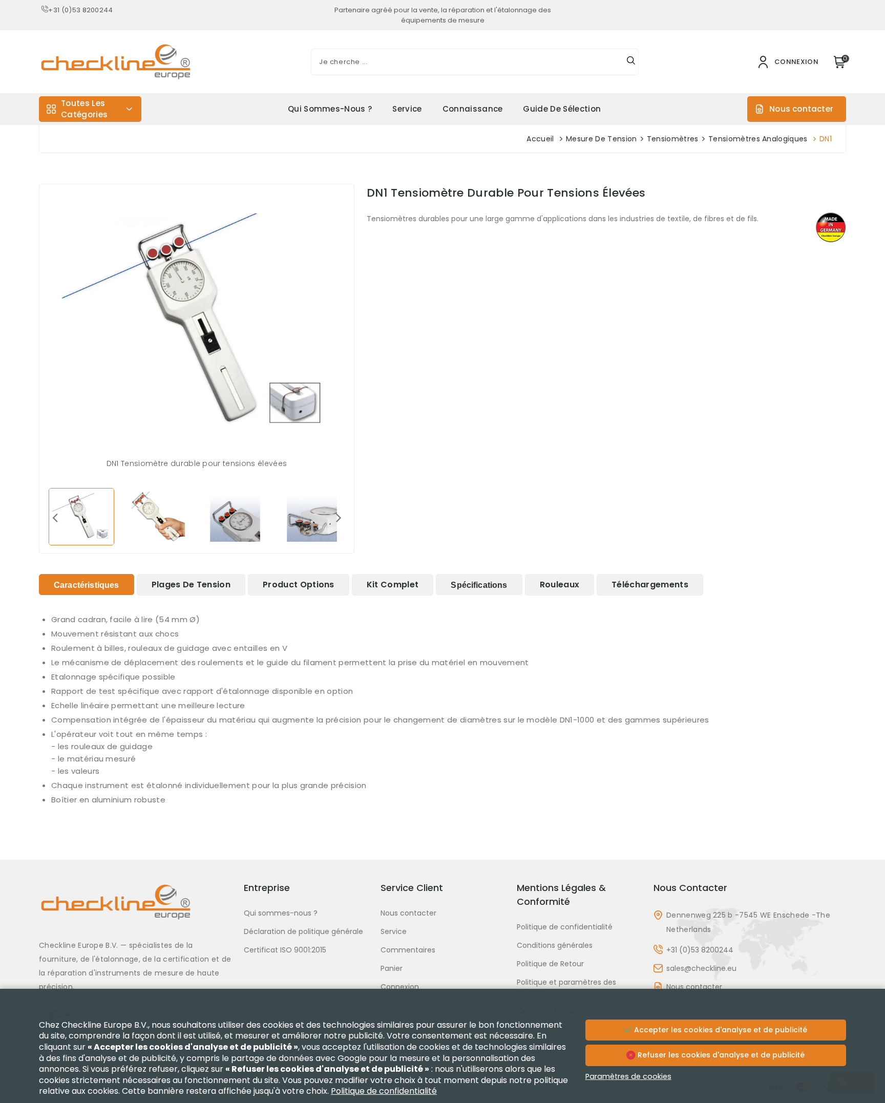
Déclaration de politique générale (303, 931)
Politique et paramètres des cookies (566, 987)
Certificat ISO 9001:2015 (285, 950)
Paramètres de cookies (628, 1076)
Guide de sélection (562, 108)
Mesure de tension (601, 139)
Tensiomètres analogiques (758, 139)
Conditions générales (555, 945)
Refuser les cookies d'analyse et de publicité (720, 1055)
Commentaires (408, 950)
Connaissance (472, 108)
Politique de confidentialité (565, 927)
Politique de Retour (550, 964)
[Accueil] (135, 910)
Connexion (400, 987)
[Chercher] (631, 62)
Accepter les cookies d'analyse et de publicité (719, 1030)
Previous (54, 517)
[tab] (86, 584)
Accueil (540, 139)
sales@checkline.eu (701, 968)
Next (338, 517)
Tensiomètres (673, 139)
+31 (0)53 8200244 (80, 10)
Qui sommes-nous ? (330, 108)
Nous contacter (801, 108)
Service (407, 108)
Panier (392, 968)
